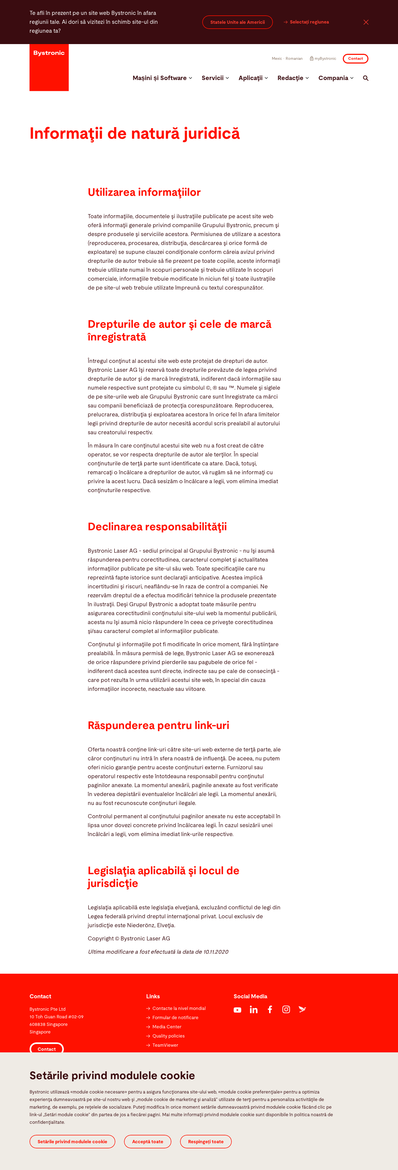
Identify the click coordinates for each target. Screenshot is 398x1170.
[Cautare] (365, 78)
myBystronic (325, 59)
